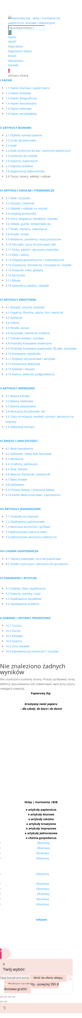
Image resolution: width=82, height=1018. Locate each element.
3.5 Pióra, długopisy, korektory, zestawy (32, 219)
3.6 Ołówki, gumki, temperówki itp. (29, 224)
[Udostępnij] (9, 996)
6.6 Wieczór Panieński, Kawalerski (28, 474)
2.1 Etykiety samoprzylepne (24, 135)
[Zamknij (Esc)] (13, 996)
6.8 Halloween (15, 484)
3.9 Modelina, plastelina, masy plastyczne (33, 239)
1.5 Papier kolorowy (18, 108)
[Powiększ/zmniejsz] (1, 996)
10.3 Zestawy (14, 636)
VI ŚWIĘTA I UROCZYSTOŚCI (19, 441)
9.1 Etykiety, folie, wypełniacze (26, 588)
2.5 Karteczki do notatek (21, 156)
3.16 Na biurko (15, 275)
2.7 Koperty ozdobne (19, 166)
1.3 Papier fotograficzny (21, 98)
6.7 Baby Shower (17, 479)
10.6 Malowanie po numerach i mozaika (32, 651)
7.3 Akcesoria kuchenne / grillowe (28, 527)
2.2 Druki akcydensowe (21, 140)
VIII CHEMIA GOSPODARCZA (19, 551)
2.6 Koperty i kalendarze (22, 161)
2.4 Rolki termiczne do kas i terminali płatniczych (38, 151)
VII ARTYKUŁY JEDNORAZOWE (20, 509)
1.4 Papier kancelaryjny (21, 103)
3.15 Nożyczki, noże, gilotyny (24, 270)
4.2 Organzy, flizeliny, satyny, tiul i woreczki (34, 312)
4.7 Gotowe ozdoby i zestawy (25, 338)
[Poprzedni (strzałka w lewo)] (1, 1001)
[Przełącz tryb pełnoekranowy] (5, 996)
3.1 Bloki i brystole (18, 198)
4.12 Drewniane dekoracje (23, 364)
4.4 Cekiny (12, 323)
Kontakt (13, 65)
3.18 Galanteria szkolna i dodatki (27, 285)
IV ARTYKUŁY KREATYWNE (18, 299)
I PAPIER (6, 80)
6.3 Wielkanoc (15, 459)
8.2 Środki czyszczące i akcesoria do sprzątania (37, 564)
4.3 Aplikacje (14, 317)
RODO (12, 56)
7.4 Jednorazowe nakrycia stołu (26, 532)
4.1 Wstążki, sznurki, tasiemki (25, 307)
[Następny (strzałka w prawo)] (5, 1001)
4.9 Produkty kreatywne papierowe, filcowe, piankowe (41, 348)
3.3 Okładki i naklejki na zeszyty (26, 208)
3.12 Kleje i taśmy (17, 255)
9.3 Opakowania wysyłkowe (24, 599)
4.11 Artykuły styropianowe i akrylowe (31, 359)
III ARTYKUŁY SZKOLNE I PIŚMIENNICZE (27, 190)
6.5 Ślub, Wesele (16, 469)
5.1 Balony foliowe (18, 396)
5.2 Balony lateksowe (19, 401)
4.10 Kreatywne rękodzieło (23, 353)
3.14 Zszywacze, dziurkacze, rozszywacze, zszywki (38, 265)
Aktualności (15, 61)
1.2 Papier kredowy (18, 93)
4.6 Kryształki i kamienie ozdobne (28, 333)
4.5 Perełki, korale (17, 328)
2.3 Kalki (11, 145)
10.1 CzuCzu (14, 625)
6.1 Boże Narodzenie (19, 448)
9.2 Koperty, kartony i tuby (23, 593)
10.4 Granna (14, 641)
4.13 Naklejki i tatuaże (20, 369)
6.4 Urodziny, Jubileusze (22, 464)
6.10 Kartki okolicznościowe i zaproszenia (33, 495)
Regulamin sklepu (20, 51)
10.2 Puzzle (13, 631)
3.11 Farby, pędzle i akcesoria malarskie (32, 249)
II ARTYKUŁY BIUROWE (15, 128)
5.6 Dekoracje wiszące (20, 427)
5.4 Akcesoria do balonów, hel (25, 411)
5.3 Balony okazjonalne (21, 406)
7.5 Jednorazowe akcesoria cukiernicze (31, 537)
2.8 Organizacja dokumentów (25, 171)
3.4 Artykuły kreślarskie (21, 213)
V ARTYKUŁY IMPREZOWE (17, 388)
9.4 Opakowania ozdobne (22, 604)
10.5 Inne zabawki (17, 646)
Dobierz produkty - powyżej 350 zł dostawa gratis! (31, 986)
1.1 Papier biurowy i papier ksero (28, 88)
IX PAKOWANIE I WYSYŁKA (18, 578)
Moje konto (15, 46)
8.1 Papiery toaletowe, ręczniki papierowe (33, 559)
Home (12, 37)
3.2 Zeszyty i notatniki (20, 203)
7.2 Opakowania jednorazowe (25, 521)
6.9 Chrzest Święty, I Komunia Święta (30, 490)
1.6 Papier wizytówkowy (21, 114)
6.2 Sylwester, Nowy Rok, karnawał (28, 454)
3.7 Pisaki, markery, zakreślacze (26, 229)
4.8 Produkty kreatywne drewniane (29, 343)
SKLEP (12, 42)
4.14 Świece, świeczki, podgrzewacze (30, 374)
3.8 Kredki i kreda (17, 234)
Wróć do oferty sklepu (48, 978)
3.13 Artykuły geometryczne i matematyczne (35, 260)
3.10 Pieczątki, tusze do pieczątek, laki (31, 244)
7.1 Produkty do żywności (22, 516)
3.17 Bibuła (13, 280)
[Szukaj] (9, 32)
